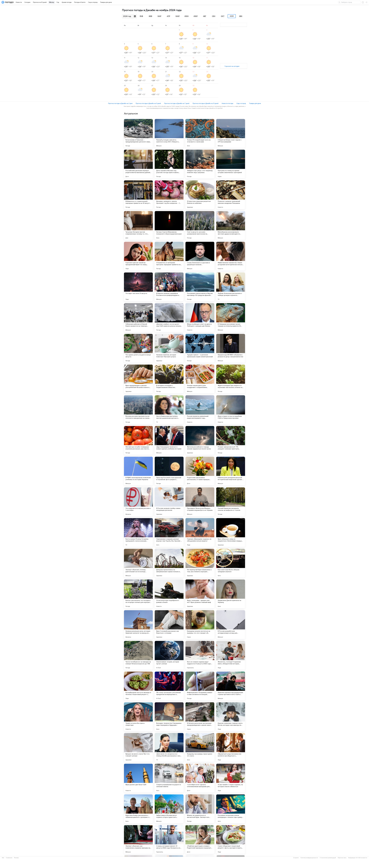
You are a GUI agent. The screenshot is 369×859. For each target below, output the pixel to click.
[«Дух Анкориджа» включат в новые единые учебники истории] (169, 440)
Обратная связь (342, 857)
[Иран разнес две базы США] (138, 778)
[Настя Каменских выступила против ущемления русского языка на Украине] (169, 409)
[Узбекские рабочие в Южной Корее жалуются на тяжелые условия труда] (138, 317)
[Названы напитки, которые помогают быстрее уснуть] (169, 348)
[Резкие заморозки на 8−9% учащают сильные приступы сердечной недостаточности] (230, 440)
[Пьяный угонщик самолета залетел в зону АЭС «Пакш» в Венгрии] (169, 133)
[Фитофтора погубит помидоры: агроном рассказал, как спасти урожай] (138, 440)
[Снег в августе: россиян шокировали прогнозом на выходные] (199, 225)
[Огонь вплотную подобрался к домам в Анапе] (169, 594)
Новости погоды (227, 103)
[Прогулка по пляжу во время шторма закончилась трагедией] (230, 164)
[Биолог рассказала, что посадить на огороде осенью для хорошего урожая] (138, 594)
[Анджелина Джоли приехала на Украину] (230, 594)
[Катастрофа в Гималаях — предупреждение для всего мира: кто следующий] (138, 133)
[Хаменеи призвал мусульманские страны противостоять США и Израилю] (230, 686)
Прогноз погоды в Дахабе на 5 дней (148, 103)
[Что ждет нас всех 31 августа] (138, 286)
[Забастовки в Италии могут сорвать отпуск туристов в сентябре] (169, 808)
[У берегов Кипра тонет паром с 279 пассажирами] (230, 133)
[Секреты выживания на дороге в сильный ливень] (169, 778)
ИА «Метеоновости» (361, 857)
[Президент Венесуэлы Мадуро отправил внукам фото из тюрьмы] (199, 501)
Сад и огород (241, 103)
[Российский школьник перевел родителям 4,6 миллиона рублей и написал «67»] (138, 164)
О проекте (296, 857)
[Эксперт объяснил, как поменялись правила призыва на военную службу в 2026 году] (138, 839)
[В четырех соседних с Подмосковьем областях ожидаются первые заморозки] (169, 379)
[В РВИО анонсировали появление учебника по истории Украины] (138, 471)
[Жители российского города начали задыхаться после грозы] (199, 440)
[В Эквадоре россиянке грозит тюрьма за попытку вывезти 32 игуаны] (230, 317)
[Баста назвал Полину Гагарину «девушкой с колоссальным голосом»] (138, 532)
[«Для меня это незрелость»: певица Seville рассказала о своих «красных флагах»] (169, 747)
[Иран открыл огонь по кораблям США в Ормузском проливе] (230, 409)
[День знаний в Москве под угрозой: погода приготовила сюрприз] (169, 164)
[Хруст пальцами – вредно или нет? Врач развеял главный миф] (199, 594)
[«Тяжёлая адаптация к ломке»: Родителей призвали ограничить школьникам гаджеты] (199, 839)
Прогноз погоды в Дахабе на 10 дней (205, 103)
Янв (141, 16)
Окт (222, 16)
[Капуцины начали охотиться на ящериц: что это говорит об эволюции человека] (199, 624)
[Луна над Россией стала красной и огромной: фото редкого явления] (169, 471)
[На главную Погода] (8, 2)
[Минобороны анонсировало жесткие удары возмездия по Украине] (230, 225)
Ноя (232, 16)
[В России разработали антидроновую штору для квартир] (230, 624)
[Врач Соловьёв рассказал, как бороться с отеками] (169, 624)
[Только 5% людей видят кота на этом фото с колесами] (199, 133)
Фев (150, 16)
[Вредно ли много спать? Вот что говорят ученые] (138, 747)
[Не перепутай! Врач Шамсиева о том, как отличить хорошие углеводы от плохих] (199, 563)
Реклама (16, 857)
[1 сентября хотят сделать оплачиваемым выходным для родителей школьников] (199, 778)
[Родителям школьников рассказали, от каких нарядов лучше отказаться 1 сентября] (199, 471)
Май (178, 16)
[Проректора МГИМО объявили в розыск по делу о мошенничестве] (230, 348)
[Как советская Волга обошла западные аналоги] (230, 563)
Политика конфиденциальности (309, 857)
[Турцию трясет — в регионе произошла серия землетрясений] (199, 348)
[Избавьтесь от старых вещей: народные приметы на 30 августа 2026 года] (138, 194)
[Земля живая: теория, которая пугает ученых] (169, 655)
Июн (186, 16)
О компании (9, 857)
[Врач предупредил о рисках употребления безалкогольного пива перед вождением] (138, 379)
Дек (240, 16)
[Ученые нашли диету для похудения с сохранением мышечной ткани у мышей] (199, 379)
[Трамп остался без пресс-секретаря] (138, 716)
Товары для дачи (255, 103)
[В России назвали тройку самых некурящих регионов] (169, 501)
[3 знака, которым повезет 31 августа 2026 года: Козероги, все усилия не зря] (169, 839)
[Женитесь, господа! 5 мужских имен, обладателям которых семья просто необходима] (230, 655)
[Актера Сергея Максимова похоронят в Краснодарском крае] (169, 225)
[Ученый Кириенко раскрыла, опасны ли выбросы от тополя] (230, 501)
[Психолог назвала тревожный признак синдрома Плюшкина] (230, 194)
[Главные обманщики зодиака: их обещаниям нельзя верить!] (199, 532)
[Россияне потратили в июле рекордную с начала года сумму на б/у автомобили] (230, 808)
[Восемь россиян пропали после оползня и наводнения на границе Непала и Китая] (138, 409)
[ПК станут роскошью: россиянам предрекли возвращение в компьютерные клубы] (169, 686)
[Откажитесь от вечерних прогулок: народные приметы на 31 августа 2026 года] (169, 256)
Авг (204, 16)
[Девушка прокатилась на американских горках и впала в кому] (169, 563)
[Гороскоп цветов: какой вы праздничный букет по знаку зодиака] (138, 256)
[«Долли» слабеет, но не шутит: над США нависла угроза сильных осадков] (169, 317)
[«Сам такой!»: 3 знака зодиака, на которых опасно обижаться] (230, 778)
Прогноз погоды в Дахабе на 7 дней (176, 103)
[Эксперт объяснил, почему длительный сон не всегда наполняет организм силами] (138, 563)
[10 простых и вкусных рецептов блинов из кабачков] (199, 194)
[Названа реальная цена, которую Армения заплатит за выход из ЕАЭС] (138, 624)
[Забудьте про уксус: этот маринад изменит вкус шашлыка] (199, 164)
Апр (168, 16)
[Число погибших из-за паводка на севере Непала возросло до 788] (138, 655)
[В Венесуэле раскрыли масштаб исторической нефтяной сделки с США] (230, 471)
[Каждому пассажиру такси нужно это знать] (199, 747)
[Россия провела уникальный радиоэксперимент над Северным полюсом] (199, 409)
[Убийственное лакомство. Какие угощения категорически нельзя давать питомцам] (230, 256)
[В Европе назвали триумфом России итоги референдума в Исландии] (169, 286)
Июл (196, 16)
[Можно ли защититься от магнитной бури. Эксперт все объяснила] (199, 808)
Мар (159, 16)
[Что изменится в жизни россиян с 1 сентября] (138, 501)
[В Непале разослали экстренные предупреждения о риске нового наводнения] (199, 716)
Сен (213, 16)
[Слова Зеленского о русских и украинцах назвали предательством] (199, 256)
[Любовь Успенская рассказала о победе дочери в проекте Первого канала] (230, 286)
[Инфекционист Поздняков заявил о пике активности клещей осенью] (199, 686)
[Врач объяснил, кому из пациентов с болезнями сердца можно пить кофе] (230, 532)
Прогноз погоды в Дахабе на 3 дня (120, 103)
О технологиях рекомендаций (328, 857)
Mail (3, 857)
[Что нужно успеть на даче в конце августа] (138, 348)
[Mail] (3, 2)
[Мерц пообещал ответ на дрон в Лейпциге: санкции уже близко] (199, 317)
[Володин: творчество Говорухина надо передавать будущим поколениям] (169, 716)
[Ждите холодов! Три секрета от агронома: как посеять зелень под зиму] (230, 379)
